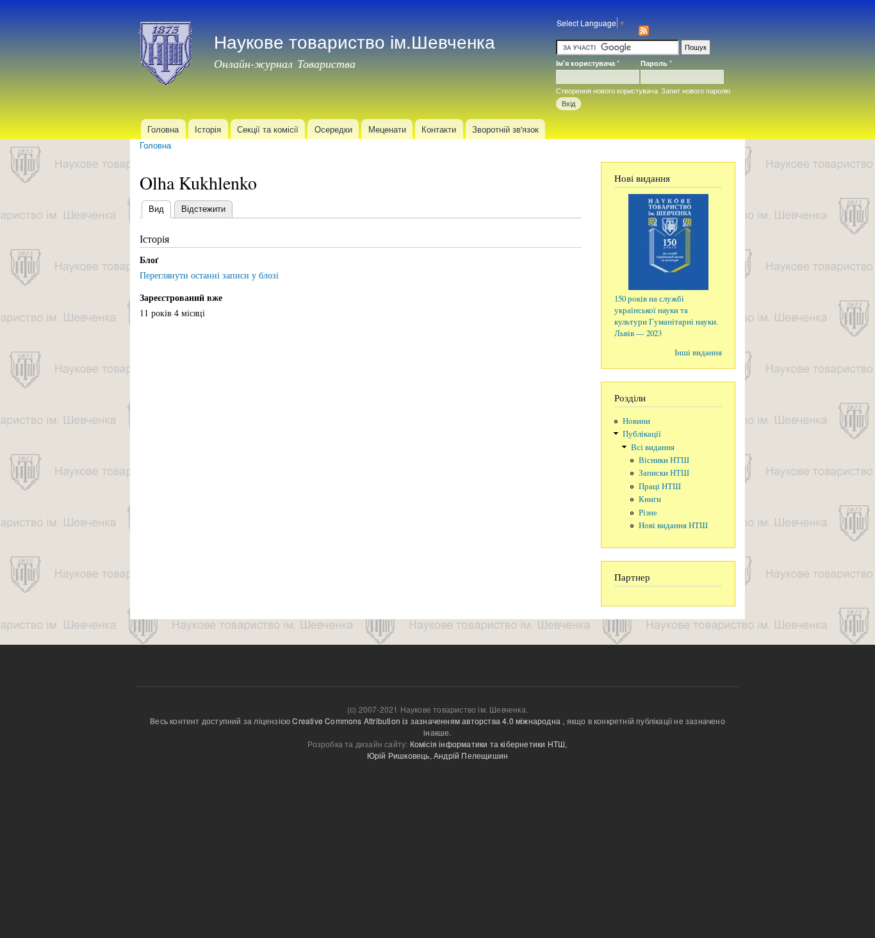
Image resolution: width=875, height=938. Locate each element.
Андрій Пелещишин (471, 755)
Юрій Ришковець (398, 755)
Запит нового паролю (695, 90)
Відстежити (203, 208)
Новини (636, 421)
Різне (648, 512)
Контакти (438, 129)
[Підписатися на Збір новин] (644, 27)
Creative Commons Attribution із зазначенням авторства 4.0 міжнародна (426, 720)
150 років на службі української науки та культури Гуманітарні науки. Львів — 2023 (666, 316)
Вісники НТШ (664, 460)
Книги (650, 499)
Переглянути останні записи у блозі (209, 275)
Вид (160, 208)
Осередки (333, 129)
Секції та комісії (267, 129)
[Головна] (167, 50)
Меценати (387, 129)
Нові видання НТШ (673, 525)
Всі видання (653, 447)
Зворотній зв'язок (505, 129)
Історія (208, 129)
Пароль (656, 63)
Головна (163, 129)
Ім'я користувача (587, 63)
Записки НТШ (664, 472)
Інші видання (698, 352)
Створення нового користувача (607, 90)
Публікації (642, 433)
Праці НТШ (660, 486)
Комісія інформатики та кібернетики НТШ (488, 743)
